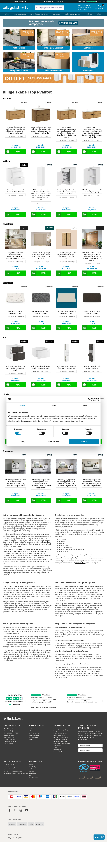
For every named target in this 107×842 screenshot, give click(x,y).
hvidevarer (24, 598)
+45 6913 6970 (84, 5)
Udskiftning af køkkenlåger (62, 743)
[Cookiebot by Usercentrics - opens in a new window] (90, 399)
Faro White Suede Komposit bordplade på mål (66, 312)
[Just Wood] (88, 39)
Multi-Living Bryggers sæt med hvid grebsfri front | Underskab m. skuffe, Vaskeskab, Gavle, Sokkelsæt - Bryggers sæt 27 (41, 484)
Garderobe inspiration (61, 739)
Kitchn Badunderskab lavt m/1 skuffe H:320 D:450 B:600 (41, 367)
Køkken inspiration (59, 735)
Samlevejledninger (34, 733)
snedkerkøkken (80, 563)
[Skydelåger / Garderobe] (53, 39)
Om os (31, 765)
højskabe (24, 536)
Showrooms (57, 745)
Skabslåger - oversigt (60, 729)
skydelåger (15, 544)
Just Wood (7, 98)
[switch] (42, 433)
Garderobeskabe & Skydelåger (39, 14)
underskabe (14, 536)
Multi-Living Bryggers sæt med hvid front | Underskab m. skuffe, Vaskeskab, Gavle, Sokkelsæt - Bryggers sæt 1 (91, 483)
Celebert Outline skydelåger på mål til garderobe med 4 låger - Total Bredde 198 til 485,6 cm (41, 255)
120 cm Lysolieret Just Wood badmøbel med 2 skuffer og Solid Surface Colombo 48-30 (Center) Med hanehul (15, 130)
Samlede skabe (33, 737)
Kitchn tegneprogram (60, 733)
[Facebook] (9, 811)
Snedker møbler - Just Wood (73, 14)
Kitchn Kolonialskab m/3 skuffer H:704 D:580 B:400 (15, 191)
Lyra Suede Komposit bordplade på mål (15, 312)
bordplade (19, 549)
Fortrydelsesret (33, 777)
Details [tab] (53, 405)
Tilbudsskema (33, 773)
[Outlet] (53, 82)
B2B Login (32, 771)
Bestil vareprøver (34, 769)
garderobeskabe (45, 542)
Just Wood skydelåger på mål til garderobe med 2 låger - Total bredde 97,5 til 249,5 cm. (66, 255)
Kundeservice (33, 729)
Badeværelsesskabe (20, 14)
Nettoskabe (22, 824)
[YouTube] (26, 811)
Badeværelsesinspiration (61, 737)
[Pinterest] (15, 811)
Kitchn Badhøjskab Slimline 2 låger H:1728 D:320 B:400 (66, 367)
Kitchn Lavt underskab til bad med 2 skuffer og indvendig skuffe (15, 368)
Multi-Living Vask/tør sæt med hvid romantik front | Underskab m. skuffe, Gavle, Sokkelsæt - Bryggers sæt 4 (15, 483)
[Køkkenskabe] (19, 39)
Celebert (12, 824)
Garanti (31, 739)
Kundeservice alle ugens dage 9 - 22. (17, 773)
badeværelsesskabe (9, 540)
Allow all (84, 441)
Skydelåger (8, 224)
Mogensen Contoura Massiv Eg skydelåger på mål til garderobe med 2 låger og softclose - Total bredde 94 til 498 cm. (92, 256)
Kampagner (57, 750)
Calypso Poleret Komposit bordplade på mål (92, 312)
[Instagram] (20, 811)
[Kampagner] (88, 62)
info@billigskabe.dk (10, 741)
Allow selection (53, 441)
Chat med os (82, 9)
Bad (4, 337)
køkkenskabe (41, 534)
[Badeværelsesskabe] (53, 62)
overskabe (6, 536)
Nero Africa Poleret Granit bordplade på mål (41, 312)
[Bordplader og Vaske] (19, 62)
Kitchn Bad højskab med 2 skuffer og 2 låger (92, 367)
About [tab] (85, 405)
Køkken (7, 14)
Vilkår (30, 775)
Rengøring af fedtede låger (62, 731)
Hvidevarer (89, 14)
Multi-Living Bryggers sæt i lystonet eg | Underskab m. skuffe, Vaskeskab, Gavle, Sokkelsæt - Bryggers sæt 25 (66, 483)
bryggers (31, 538)
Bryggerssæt (8, 451)
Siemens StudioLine (59, 752)
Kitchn (31, 824)
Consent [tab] (22, 405)
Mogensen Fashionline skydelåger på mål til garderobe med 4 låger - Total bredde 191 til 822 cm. (15, 255)
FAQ (30, 731)
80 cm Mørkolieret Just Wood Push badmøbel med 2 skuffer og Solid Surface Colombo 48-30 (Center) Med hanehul (41, 130)
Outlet (55, 748)
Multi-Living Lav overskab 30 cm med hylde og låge (92, 191)
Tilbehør (99, 14)
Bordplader (56, 14)
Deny (23, 441)
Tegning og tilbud (34, 735)
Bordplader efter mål (60, 741)
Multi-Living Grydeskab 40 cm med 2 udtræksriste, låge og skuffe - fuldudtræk (66, 192)
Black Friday (32, 767)
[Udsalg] (53, 26)
